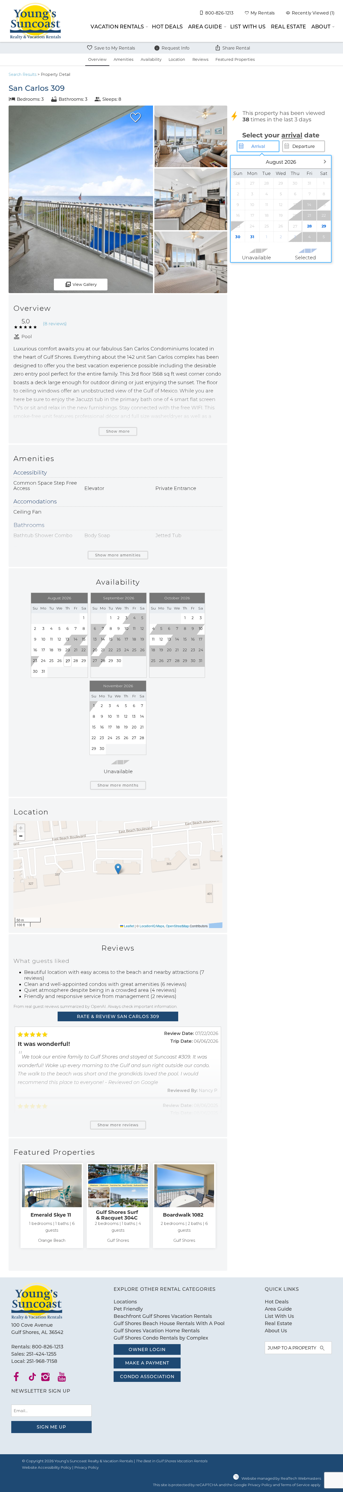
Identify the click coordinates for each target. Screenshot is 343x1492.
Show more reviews (118, 1125)
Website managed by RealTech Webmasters (281, 1478)
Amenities (123, 59)
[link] (52, 1205)
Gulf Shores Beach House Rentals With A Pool (169, 1323)
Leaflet (128, 925)
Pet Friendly (128, 1309)
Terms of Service (295, 1485)
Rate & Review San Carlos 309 (118, 1016)
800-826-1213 (47, 1346)
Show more (118, 431)
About (320, 26)
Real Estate (288, 26)
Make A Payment (147, 1363)
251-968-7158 (42, 1361)
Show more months (118, 785)
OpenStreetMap (177, 925)
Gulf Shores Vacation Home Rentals (157, 1330)
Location (177, 59)
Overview (97, 59)
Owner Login (147, 1349)
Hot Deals (167, 26)
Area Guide (205, 26)
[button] (118, 868)
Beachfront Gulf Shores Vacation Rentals (163, 1316)
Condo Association (147, 1376)
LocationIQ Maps (152, 925)
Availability (151, 59)
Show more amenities (118, 555)
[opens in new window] (19, 1379)
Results (22, 74)
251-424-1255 (41, 1354)
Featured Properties (235, 59)
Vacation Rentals (117, 26)
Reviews (200, 59)
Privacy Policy (86, 1467)
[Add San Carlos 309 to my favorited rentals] (135, 117)
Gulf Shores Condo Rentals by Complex (161, 1337)
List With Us (248, 26)
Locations (125, 1301)
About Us (276, 1330)
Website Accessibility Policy (46, 1467)
